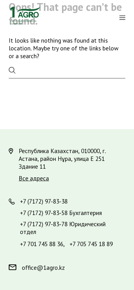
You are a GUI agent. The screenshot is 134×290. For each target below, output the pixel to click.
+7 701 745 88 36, (42, 244)
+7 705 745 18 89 (91, 244)
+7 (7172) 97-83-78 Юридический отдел (63, 228)
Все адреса (34, 178)
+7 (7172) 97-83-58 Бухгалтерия (61, 213)
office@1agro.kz (43, 267)
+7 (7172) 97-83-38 (44, 201)
